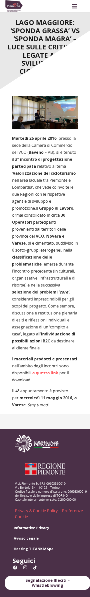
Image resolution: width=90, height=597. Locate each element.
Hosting (21, 548)
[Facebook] (15, 568)
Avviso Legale (26, 538)
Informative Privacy (31, 527)
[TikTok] (35, 568)
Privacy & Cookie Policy (36, 510)
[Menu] (74, 6)
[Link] (14, 6)
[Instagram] (25, 568)
